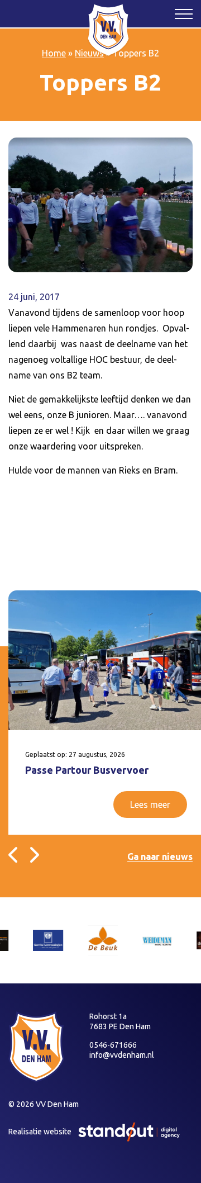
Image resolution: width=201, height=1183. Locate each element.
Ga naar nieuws (160, 856)
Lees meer (150, 804)
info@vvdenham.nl (121, 1054)
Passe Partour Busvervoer (87, 769)
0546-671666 (113, 1044)
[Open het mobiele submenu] (184, 13)
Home (54, 53)
